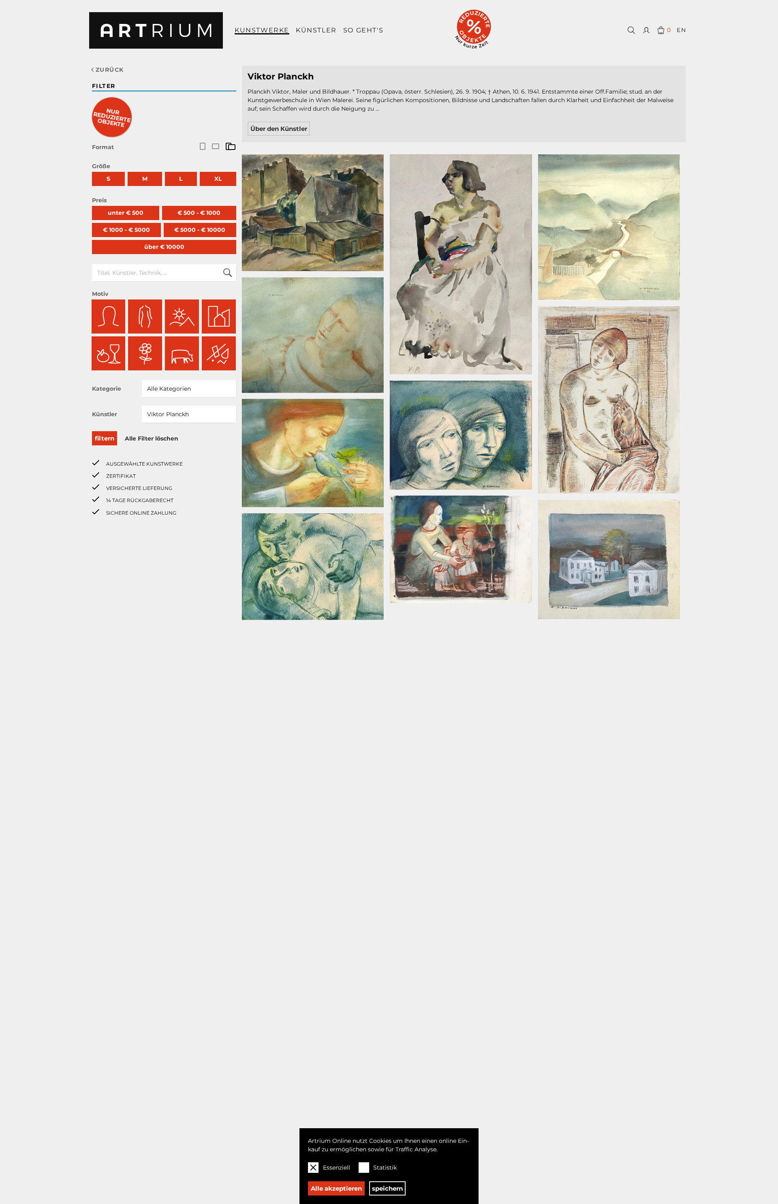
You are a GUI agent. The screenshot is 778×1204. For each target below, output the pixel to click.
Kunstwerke (262, 30)
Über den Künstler (278, 129)
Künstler (316, 30)
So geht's (363, 30)
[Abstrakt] (219, 353)
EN (681, 30)
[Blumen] (145, 353)
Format (103, 147)
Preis (99, 200)
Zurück (110, 69)
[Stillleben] (109, 353)
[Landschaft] (182, 316)
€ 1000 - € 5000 (126, 229)
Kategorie (106, 388)
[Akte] (145, 316)
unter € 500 (125, 212)
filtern (104, 438)
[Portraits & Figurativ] (109, 316)
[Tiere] (182, 353)
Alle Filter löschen (151, 438)
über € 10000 (164, 246)
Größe (101, 166)
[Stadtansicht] (219, 316)
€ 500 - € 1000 (198, 212)
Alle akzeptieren (336, 1188)
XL (218, 178)
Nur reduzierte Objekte (112, 118)
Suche (228, 273)
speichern (387, 1188)
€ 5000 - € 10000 (199, 229)
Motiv (100, 293)
